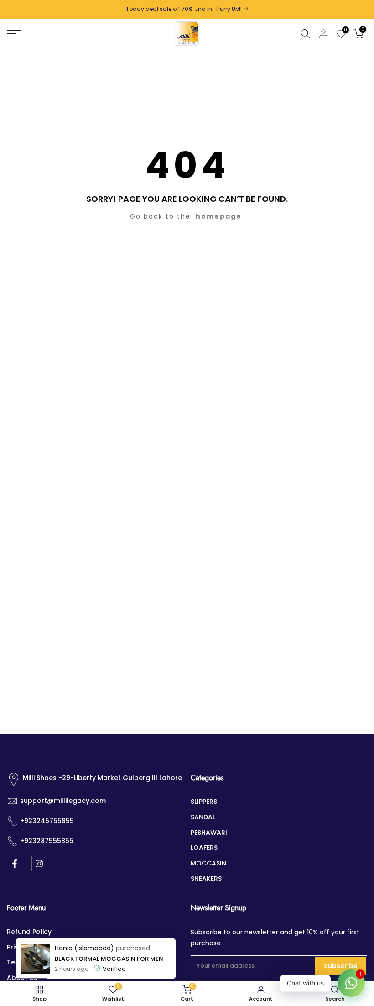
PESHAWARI (209, 832)
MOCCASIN (208, 863)
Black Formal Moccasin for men (109, 958)
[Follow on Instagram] (39, 863)
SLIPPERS (204, 801)
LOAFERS (204, 847)
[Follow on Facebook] (14, 863)
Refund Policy (29, 931)
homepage (219, 216)
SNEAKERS (206, 878)
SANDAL (203, 817)
